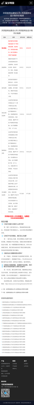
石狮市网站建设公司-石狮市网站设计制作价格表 (13, 318)
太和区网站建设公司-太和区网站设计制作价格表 (13, 312)
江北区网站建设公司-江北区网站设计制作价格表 (13, 307)
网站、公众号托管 (5, 373)
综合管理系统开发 (5, 363)
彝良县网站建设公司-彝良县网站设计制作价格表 (13, 320)
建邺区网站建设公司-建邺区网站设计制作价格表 (13, 331)
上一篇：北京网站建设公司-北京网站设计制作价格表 (14, 289)
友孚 (19, 281)
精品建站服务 (4, 371)
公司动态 (15, 363)
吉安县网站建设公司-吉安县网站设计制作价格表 (13, 336)
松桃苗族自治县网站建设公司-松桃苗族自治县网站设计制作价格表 (17, 304)
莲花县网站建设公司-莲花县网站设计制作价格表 (13, 350)
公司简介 (26, 363)
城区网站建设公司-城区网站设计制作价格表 (12, 302)
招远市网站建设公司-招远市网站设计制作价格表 (13, 334)
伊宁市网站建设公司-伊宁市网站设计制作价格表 (13, 352)
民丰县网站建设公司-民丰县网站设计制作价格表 (13, 339)
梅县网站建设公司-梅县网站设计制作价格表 (12, 315)
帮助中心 (15, 368)
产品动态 (15, 366)
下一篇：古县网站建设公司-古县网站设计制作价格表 (14, 292)
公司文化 (26, 366)
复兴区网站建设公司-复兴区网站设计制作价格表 (13, 344)
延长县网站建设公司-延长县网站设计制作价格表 (13, 342)
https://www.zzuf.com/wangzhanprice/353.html (18, 284)
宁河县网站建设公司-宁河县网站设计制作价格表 (13, 326)
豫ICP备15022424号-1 (11, 402)
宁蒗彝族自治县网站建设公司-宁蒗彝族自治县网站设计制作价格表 (17, 323)
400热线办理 (4, 376)
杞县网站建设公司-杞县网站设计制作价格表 (12, 310)
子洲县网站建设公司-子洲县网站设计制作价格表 (13, 328)
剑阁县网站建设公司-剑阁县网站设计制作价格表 (13, 347)
